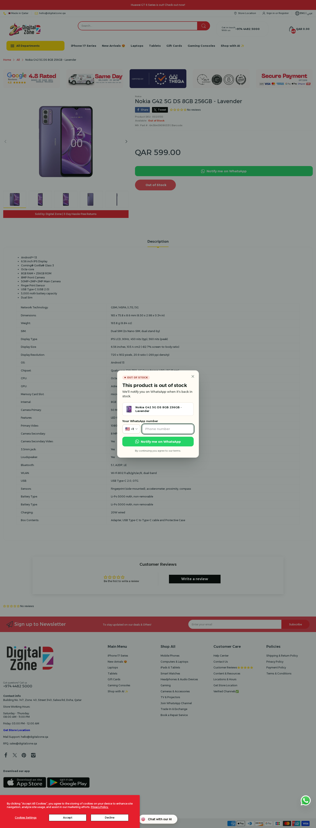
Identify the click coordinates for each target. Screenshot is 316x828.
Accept (67, 817)
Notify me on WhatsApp (161, 442)
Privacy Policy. (100, 807)
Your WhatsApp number (140, 421)
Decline (109, 817)
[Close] (192, 376)
